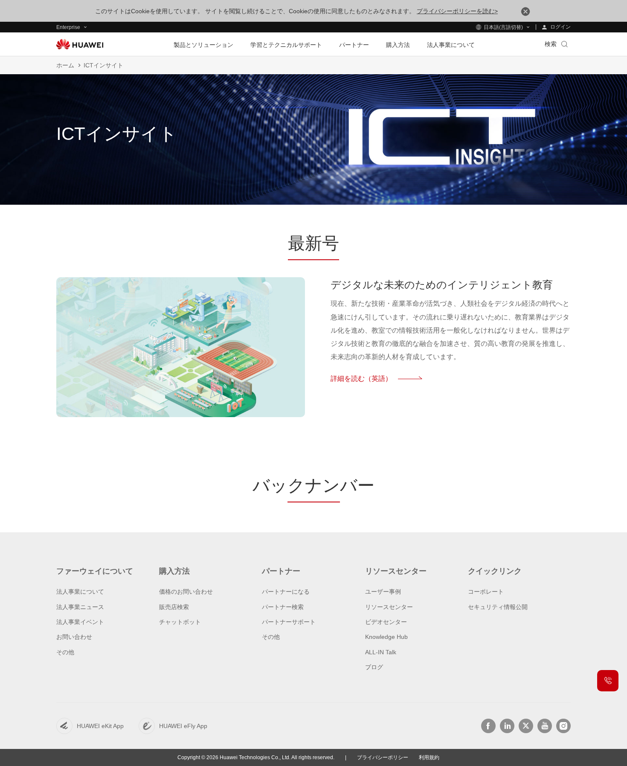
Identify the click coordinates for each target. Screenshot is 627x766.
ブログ (374, 667)
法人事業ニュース (80, 607)
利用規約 (429, 757)
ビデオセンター (386, 621)
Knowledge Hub (386, 636)
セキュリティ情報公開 (498, 607)
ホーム (65, 65)
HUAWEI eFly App (183, 725)
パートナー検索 (283, 607)
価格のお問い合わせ (186, 591)
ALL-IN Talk (380, 652)
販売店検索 (174, 607)
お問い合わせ (74, 636)
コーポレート (486, 591)
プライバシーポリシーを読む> (457, 11)
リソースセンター (389, 607)
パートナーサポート (289, 621)
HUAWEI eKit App (100, 725)
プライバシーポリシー (382, 757)
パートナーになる (286, 591)
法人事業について (80, 591)
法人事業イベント (80, 621)
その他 (65, 652)
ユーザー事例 (383, 591)
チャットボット (180, 621)
